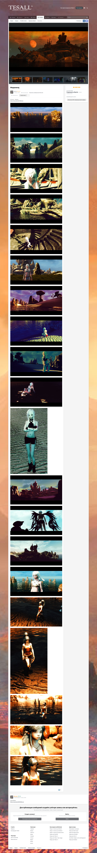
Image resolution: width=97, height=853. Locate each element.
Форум (31, 830)
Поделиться (15, 95)
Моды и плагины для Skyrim (56, 828)
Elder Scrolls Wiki (14, 837)
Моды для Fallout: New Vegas (56, 837)
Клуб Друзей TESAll (15, 830)
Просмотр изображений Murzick (36, 92)
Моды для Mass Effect (74, 832)
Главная (13, 17)
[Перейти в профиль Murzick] (11, 92)
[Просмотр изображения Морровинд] (16, 79)
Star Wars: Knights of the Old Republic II (77, 837)
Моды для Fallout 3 (54, 836)
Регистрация (79, 7)
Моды (27, 17)
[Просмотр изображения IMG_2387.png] (70, 79)
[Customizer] (84, 8)
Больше (61, 17)
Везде (83, 17)
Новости (20, 17)
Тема (13, 851)
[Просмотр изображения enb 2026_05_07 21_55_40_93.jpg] (37, 79)
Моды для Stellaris (73, 839)
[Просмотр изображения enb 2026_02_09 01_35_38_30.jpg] (58, 79)
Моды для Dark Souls (73, 830)
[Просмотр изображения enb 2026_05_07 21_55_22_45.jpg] (27, 79)
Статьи (33, 17)
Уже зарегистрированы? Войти (67, 7)
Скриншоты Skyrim (72, 92)
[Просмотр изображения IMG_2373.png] (84, 79)
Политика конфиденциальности (22, 851)
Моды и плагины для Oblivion (56, 830)
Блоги (31, 843)
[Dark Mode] (87, 8)
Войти (67, 818)
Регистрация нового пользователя (29, 818)
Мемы (47, 17)
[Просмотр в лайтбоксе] (48, 49)
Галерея (41, 17)
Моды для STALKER (73, 834)
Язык (9, 851)
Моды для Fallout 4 (54, 839)
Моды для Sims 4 (73, 836)
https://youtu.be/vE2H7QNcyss (16, 100)
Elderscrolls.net (14, 839)
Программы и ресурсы (74, 828)
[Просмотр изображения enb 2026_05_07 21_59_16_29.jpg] (48, 79)
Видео (54, 17)
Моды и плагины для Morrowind (57, 832)
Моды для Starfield (54, 834)
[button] (10, 79)
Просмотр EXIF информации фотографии (76, 99)
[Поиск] (87, 17)
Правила (12, 828)
